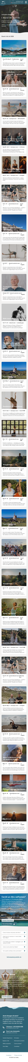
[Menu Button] (26, 2)
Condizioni (8, 1055)
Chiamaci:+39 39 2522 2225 (14, 1026)
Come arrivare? (18, 1043)
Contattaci (16, 1046)
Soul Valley (5, 1046)
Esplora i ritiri (6, 1040)
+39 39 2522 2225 (19, 1)
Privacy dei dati (18, 1055)
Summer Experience (7, 1038)
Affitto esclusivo (7, 1043)
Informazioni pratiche (13, 957)
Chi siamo (16, 1038)
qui (6, 24)
